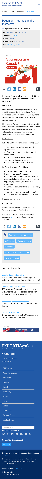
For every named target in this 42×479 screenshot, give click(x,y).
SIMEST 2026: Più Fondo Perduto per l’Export (19, 304)
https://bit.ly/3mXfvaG (14, 45)
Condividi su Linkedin (14, 89)
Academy (7, 391)
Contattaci (7, 410)
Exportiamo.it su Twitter (3, 434)
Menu (39, 5)
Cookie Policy (9, 420)
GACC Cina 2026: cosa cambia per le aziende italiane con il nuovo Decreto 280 (21, 278)
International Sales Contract (17, 252)
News (5, 401)
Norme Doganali (12, 258)
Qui (12, 217)
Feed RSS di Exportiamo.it (30, 434)
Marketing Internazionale (10, 312)
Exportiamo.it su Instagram (17, 434)
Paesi (5, 396)
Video (5, 406)
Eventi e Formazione (17, 12)
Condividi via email (24, 89)
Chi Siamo (7, 368)
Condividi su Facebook (19, 89)
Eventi (5, 387)
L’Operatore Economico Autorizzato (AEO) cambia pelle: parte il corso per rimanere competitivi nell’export (19, 292)
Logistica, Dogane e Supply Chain (13, 275)
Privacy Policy (9, 415)
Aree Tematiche (10, 373)
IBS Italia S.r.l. (7, 456)
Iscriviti (6, 444)
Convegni (30, 12)
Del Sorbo (9, 241)
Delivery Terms (24, 241)
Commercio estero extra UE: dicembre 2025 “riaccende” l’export (20, 316)
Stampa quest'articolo (38, 89)
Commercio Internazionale (20, 235)
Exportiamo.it (13, 4)
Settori (6, 382)
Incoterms (9, 246)
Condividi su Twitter (9, 89)
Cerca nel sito (38, 427)
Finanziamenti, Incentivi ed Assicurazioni (15, 301)
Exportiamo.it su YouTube (21, 434)
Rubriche (7, 377)
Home (4, 12)
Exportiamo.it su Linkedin (8, 434)
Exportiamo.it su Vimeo (26, 434)
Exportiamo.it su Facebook (12, 434)
